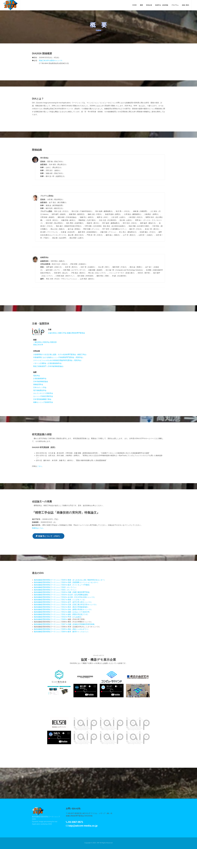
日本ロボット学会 (39, 387)
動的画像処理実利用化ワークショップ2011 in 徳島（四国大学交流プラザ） (61, 614)
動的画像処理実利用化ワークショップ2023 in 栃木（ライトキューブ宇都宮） (62, 585)
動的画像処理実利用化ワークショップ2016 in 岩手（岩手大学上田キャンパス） (63, 602)
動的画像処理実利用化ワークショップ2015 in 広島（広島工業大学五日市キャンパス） (65, 604)
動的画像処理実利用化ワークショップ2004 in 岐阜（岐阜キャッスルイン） (61, 632)
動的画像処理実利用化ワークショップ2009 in (51, 619)
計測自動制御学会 (39, 378)
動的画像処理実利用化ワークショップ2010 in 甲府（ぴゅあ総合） (58, 617)
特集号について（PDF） (49, 536)
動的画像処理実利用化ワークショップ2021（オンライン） (55, 590)
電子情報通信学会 (39, 390)
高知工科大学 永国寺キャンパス (50, 60)
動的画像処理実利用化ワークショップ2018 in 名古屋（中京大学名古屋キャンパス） (65, 597)
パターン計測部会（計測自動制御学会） (48, 363)
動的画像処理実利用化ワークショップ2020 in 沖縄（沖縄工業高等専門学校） (62, 592)
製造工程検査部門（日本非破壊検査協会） (48, 366)
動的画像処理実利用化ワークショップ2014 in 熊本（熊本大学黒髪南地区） (61, 607)
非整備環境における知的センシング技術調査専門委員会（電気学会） (58, 357)
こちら (39, 466)
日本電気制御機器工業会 (42, 399)
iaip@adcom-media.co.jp (83, 825)
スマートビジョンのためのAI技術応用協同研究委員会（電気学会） (57, 360)
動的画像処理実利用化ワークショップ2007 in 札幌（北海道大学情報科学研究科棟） (65, 624)
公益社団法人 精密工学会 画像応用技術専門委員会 (66, 333)
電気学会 (36, 376)
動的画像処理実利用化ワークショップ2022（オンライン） (55, 587)
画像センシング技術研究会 (43, 402)
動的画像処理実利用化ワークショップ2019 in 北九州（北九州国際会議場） (61, 595)
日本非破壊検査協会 (40, 381)
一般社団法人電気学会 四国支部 (45, 342)
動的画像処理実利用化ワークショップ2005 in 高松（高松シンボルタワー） (61, 629)
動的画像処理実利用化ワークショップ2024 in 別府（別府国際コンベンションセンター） (66, 582)
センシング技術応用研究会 (43, 396)
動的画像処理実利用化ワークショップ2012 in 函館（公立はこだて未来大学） (62, 612)
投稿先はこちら (38, 528)
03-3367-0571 (75, 822)
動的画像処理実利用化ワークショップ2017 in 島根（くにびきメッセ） (60, 599)
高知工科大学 (38, 345)
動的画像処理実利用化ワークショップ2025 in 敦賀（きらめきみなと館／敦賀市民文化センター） (70, 580)
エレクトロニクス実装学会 (43, 393)
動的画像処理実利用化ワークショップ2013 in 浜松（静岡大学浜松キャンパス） (63, 609)
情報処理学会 (38, 384)
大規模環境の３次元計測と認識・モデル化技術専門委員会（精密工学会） (60, 354)
